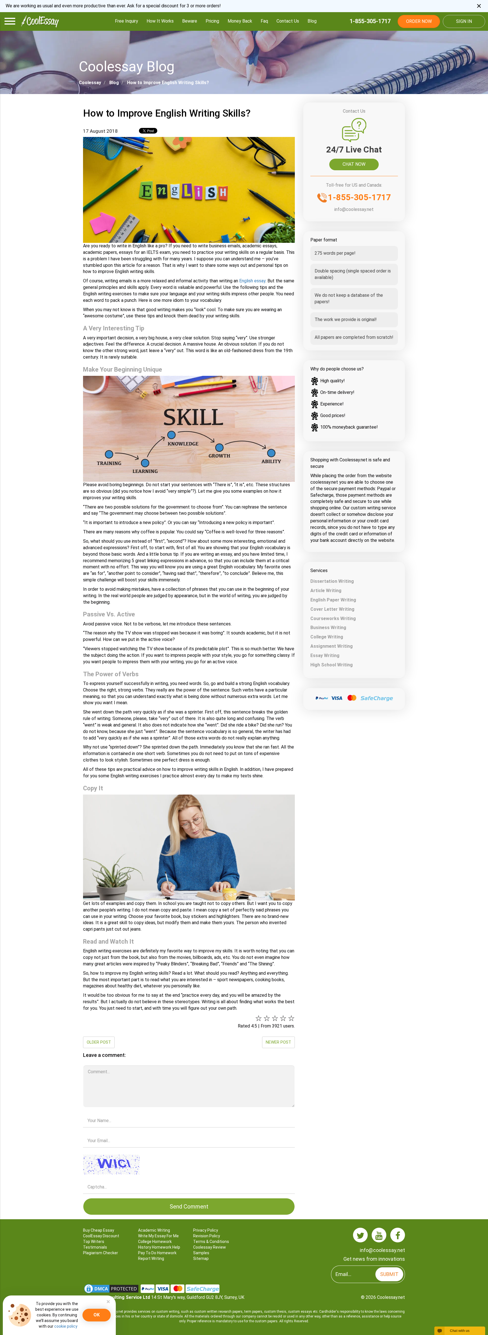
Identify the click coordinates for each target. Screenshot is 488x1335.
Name (189, 1112)
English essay (252, 280)
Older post (99, 1042)
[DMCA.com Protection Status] (112, 1288)
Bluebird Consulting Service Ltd (116, 1297)
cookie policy (65, 1326)
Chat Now (354, 164)
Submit (389, 1274)
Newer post (278, 1042)
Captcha (189, 1153)
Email (189, 1133)
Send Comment (189, 1206)
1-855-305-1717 (370, 21)
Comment (189, 1063)
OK (96, 1314)
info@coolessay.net (354, 209)
